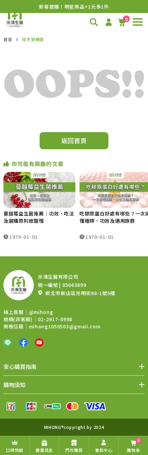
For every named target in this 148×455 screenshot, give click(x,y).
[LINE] (7, 342)
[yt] (39, 342)
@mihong (41, 311)
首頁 (7, 39)
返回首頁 (74, 140)
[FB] (23, 342)
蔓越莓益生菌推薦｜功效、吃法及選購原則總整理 (38, 217)
